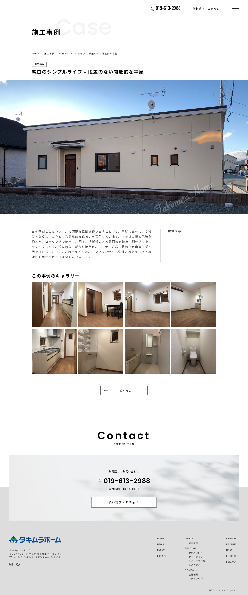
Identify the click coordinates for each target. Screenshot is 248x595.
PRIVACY (231, 562)
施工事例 (49, 53)
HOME (160, 539)
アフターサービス (198, 560)
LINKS (229, 550)
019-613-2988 (127, 481)
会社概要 (193, 574)
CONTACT (232, 539)
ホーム (36, 53)
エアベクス (195, 564)
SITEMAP (231, 556)
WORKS (189, 539)
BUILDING (190, 549)
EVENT (161, 550)
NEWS (160, 545)
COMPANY (191, 570)
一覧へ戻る (124, 390)
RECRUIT (231, 545)
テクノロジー (196, 552)
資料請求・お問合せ (206, 8)
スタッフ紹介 (196, 578)
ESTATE (161, 556)
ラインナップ (196, 556)
